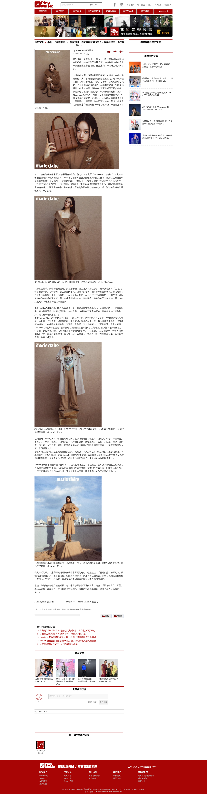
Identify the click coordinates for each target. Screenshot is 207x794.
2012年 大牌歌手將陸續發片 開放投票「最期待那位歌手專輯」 (69, 637)
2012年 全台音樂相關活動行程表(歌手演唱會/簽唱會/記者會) (68, 641)
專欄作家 (130, 5)
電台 (150, 5)
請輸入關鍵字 (67, 5)
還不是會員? (92, 702)
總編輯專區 (68, 781)
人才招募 (92, 778)
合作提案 (117, 776)
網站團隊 (67, 776)
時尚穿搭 (39, 42)
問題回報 (117, 778)
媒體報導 (43, 781)
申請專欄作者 (94, 776)
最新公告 (141, 781)
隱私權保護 (142, 778)
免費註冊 (158, 5)
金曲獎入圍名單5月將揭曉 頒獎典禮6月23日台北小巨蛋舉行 (67, 630)
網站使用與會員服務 (146, 776)
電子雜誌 (141, 5)
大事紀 (42, 778)
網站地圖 (43, 784)
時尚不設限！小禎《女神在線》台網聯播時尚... (65, 681)
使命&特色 (43, 776)
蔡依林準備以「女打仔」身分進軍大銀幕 (59, 644)
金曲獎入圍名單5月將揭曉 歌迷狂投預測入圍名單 (63, 634)
